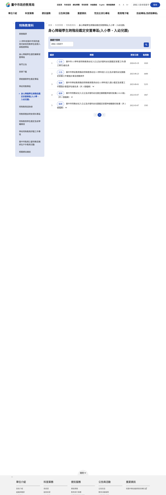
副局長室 (47, 492)
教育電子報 (123, 13)
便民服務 (46, 13)
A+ (127, 5)
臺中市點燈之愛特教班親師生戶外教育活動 (29, 143)
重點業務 (74, 489)
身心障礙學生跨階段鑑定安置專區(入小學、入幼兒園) (30, 96)
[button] (91, 84)
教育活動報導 (104, 492)
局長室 (46, 489)
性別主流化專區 (102, 13)
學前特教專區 (25, 86)
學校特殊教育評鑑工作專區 (29, 132)
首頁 (50, 25)
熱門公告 (23, 64)
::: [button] (12, 477)
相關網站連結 (25, 152)
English (102, 5)
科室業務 (29, 13)
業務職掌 (23, 34)
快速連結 (93, 5)
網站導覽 (76, 5)
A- (120, 5)
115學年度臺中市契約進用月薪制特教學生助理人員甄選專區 (29, 44)
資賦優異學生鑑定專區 (29, 79)
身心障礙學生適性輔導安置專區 (29, 55)
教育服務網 (110, 5)
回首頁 (59, 5)
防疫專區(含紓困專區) (147, 13)
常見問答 (85, 5)
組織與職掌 (20, 492)
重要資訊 (82, 13)
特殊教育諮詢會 (26, 107)
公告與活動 (64, 13)
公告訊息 (102, 489)
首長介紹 (19, 489)
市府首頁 (67, 5)
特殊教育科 (71, 25)
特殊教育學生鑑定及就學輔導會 (29, 122)
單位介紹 (12, 13)
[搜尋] (146, 44)
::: (13, 23)
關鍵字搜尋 (55, 40)
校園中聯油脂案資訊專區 (135, 489)
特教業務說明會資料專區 (29, 114)
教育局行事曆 (76, 492)
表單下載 (23, 72)
